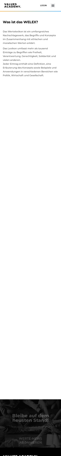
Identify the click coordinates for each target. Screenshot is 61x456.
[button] (53, 5)
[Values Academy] (12, 5)
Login (43, 5)
